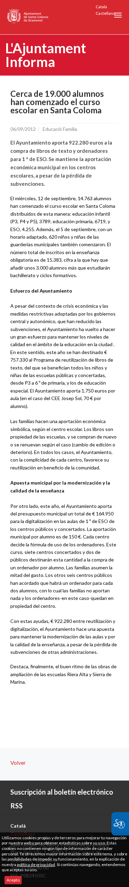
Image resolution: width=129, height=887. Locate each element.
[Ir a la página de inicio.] (28, 17)
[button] (118, 15)
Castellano (105, 13)
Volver (18, 762)
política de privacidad (36, 864)
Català (101, 6)
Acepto (13, 880)
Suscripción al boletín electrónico (61, 792)
